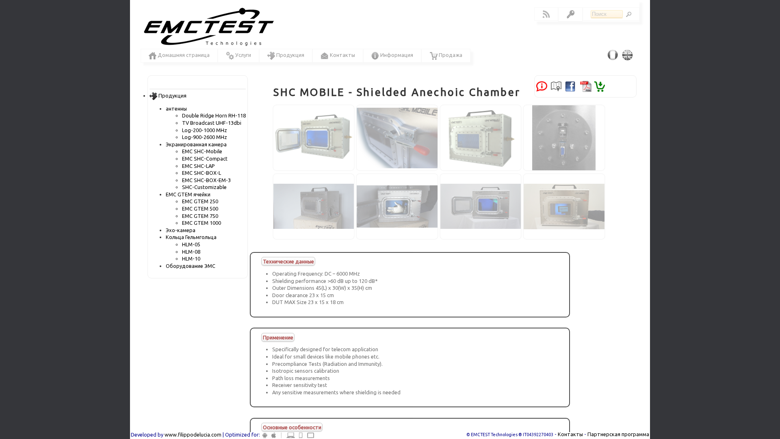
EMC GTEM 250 (200, 201)
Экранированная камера (196, 144)
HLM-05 (191, 244)
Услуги (242, 55)
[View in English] (629, 55)
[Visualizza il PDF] (585, 86)
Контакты (570, 434)
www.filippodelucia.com (193, 434)
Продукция (171, 95)
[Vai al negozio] (599, 86)
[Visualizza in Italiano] (614, 55)
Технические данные (288, 261)
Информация (396, 55)
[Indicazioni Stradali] (555, 86)
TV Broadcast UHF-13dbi (211, 123)
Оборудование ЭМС (190, 266)
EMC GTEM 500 (200, 208)
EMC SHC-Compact (205, 158)
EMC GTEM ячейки (188, 194)
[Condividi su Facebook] (570, 86)
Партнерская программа (618, 434)
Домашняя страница (183, 55)
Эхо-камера (180, 230)
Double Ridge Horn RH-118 (214, 115)
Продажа (450, 55)
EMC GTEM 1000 (201, 223)
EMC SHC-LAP (198, 166)
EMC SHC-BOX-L (201, 173)
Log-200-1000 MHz (204, 130)
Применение (278, 337)
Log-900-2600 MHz (204, 137)
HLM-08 (191, 251)
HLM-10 (191, 258)
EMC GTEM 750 (200, 216)
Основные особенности (292, 427)
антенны (176, 108)
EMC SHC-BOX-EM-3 (206, 180)
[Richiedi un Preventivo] (541, 86)
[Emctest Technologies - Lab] (206, 28)
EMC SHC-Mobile (202, 151)
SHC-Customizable (204, 187)
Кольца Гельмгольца (191, 237)
